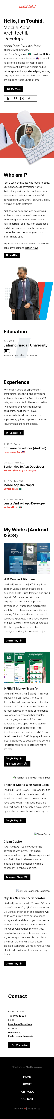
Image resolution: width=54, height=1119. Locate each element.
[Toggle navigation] (8, 8)
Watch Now (31, 247)
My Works (16, 89)
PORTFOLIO (27, 1091)
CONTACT (27, 1099)
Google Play (12, 640)
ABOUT (27, 1084)
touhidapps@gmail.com (20, 1024)
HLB (45, 54)
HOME (27, 1076)
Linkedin (13, 433)
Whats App (22, 1045)
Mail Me (13, 255)
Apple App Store (14, 763)
